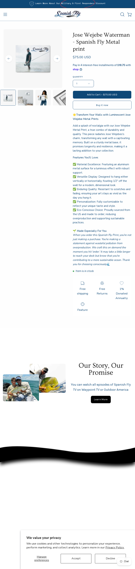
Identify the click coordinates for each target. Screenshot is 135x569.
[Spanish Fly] (67, 14)
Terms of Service (15, 538)
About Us (10, 526)
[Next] (56, 58)
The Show (10, 520)
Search (8, 532)
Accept (76, 558)
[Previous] (8, 58)
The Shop (10, 513)
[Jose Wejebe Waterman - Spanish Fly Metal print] (8, 98)
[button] (122, 14)
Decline (110, 558)
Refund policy (13, 544)
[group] (67, 4)
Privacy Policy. (114, 547)
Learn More (101, 399)
